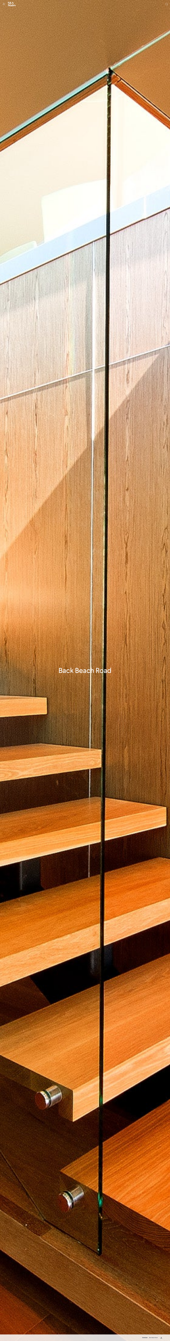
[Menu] (4, 4)
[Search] (167, 4)
